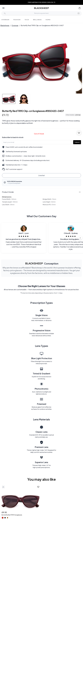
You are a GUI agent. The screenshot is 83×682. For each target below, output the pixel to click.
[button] (78, 13)
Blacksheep (4, 25)
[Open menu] (3, 8)
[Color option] (2, 517)
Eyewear (15, 25)
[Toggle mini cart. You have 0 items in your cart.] (79, 8)
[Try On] (3, 487)
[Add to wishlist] (79, 133)
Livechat (41, 175)
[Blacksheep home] (41, 8)
